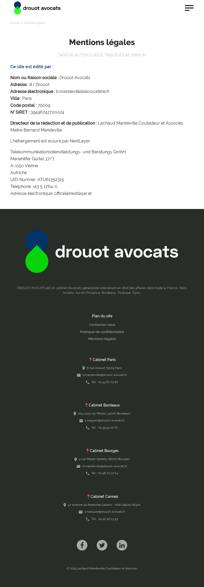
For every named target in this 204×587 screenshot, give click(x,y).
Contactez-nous (102, 325)
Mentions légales (102, 339)
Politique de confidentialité (102, 332)
